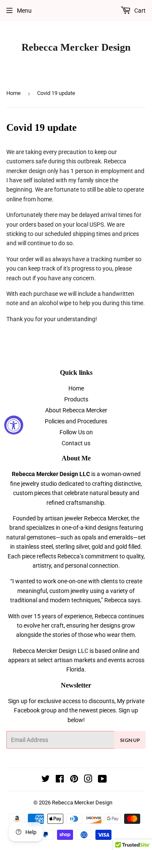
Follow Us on (76, 432)
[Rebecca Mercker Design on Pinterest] (74, 780)
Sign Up (130, 740)
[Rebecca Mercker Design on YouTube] (102, 780)
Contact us (76, 443)
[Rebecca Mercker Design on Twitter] (45, 780)
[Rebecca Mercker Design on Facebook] (59, 780)
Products (76, 399)
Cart (139, 10)
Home (13, 93)
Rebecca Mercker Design (76, 47)
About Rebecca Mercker (76, 410)
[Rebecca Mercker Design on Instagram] (88, 780)
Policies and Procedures (76, 421)
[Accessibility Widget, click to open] (13, 425)
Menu (24, 10)
